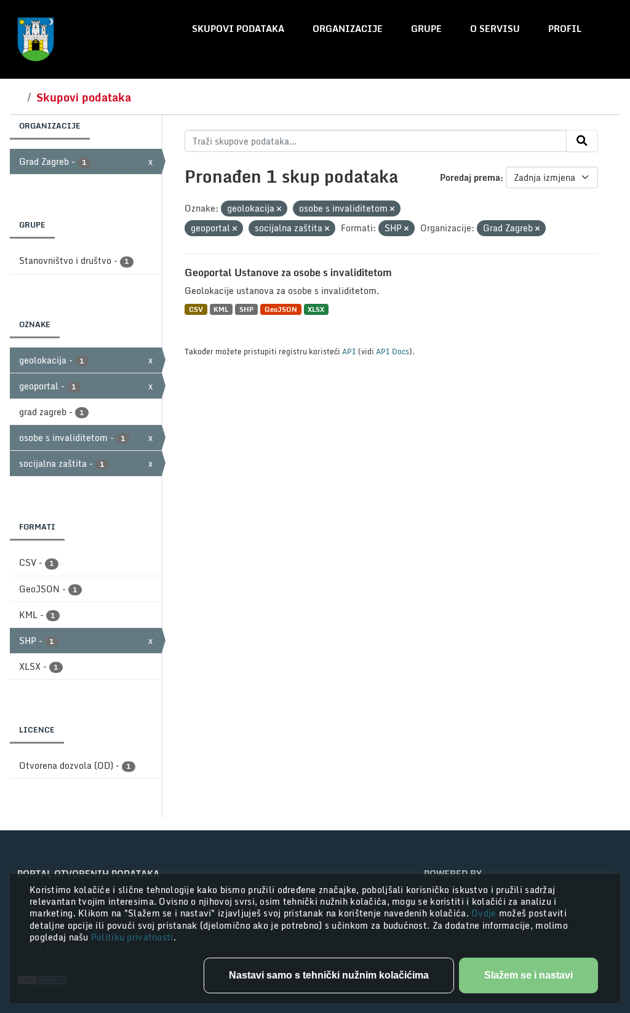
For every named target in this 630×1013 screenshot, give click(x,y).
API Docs (392, 351)
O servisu (495, 29)
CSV (196, 309)
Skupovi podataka (238, 29)
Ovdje (485, 913)
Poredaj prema (470, 177)
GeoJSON (281, 309)
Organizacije (348, 29)
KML (220, 309)
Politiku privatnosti (132, 937)
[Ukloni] (279, 209)
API (349, 351)
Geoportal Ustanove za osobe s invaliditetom (288, 272)
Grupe (426, 29)
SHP (246, 309)
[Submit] (582, 141)
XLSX (316, 309)
